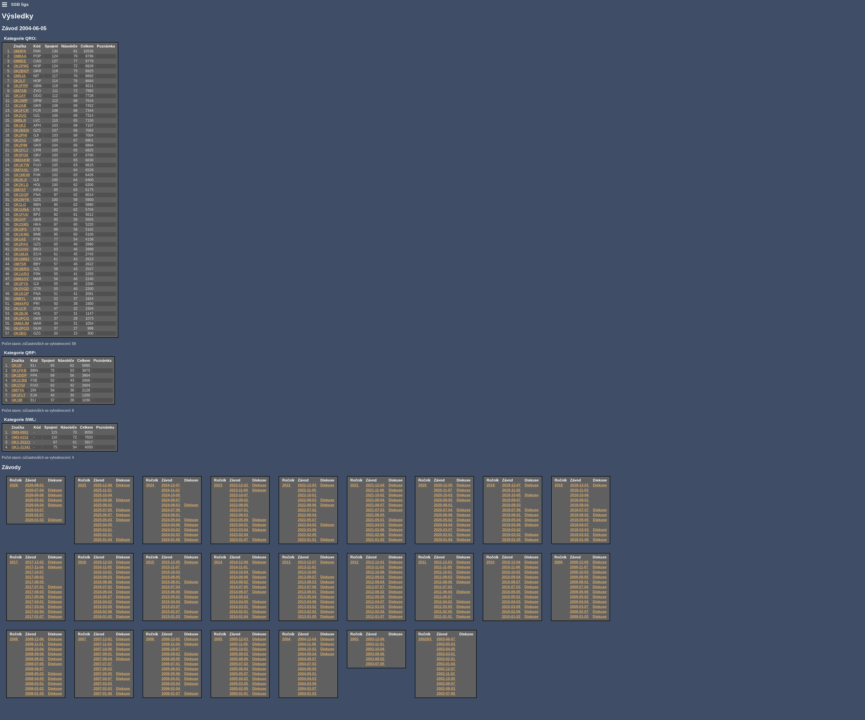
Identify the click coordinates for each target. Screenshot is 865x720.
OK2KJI (20, 180)
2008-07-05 (35, 664)
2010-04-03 (511, 602)
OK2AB (20, 106)
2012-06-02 (375, 592)
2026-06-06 (35, 495)
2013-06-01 (307, 592)
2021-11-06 (375, 490)
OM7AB (20, 91)
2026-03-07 (35, 510)
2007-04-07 (103, 679)
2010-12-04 (511, 562)
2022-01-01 (307, 540)
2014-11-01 (239, 567)
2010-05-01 (511, 597)
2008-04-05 (35, 679)
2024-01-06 (171, 540)
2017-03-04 (35, 607)
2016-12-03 (103, 562)
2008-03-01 (35, 684)
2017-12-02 (35, 562)
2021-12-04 (375, 485)
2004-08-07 (307, 659)
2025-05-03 (103, 520)
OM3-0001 (19, 432)
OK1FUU (21, 214)
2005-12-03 (239, 639)
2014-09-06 (239, 577)
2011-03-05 (443, 607)
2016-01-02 (103, 617)
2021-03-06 (375, 530)
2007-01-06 (103, 693)
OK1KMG (21, 234)
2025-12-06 (103, 485)
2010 (490, 562)
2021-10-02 (375, 495)
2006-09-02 (171, 654)
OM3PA (20, 51)
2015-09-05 (171, 577)
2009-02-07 (579, 612)
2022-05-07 (307, 520)
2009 (558, 562)
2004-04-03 (307, 679)
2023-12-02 (239, 485)
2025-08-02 (103, 505)
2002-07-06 (446, 693)
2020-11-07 (443, 490)
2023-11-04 (239, 490)
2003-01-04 (446, 664)
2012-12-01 (375, 562)
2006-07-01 (171, 664)
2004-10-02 (307, 649)
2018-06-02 (580, 515)
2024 (150, 485)
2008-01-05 (35, 693)
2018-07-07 (580, 510)
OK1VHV (21, 249)
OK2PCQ (21, 318)
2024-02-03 (171, 535)
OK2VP (20, 219)
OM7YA (17, 390)
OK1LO (20, 205)
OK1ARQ (21, 274)
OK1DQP (21, 195)
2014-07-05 (239, 587)
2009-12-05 (579, 562)
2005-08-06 (239, 659)
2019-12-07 (511, 485)
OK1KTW (21, 165)
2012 (354, 562)
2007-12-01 (103, 639)
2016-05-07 (103, 597)
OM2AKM (22, 160)
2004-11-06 (307, 644)
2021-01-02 (375, 540)
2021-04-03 (375, 525)
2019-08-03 (511, 505)
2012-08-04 (375, 582)
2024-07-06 (171, 510)
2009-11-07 (579, 567)
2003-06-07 (446, 639)
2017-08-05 (35, 582)
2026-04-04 (35, 505)
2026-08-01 (35, 485)
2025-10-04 (103, 495)
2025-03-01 (103, 530)
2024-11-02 (171, 490)
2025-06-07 (103, 515)
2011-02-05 (443, 612)
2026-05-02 (35, 500)
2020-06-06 (443, 515)
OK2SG (20, 140)
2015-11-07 (171, 567)
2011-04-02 (443, 602)
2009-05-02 (579, 597)
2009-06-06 (579, 592)
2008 (14, 639)
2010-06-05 (511, 592)
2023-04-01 (239, 525)
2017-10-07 (35, 572)
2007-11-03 (103, 644)
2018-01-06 (580, 540)
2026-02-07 (35, 515)
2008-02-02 (35, 689)
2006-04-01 (171, 679)
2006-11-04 (171, 644)
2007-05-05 (103, 674)
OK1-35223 (20, 442)
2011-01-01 (443, 617)
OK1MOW (22, 175)
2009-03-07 (579, 607)
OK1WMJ (21, 259)
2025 (82, 485)
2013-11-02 (307, 567)
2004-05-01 (307, 674)
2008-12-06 (35, 639)
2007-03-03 (103, 684)
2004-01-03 (307, 693)
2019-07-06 (511, 510)
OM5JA (20, 76)
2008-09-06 (35, 654)
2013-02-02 (307, 612)
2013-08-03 (307, 582)
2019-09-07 (511, 500)
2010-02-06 (511, 612)
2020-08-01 (443, 505)
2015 (150, 562)
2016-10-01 (103, 572)
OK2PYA (21, 284)
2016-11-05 (103, 567)
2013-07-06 (307, 587)
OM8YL (20, 299)
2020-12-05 (443, 485)
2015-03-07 (171, 607)
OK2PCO (21, 328)
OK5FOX (21, 155)
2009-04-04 (579, 602)
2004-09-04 (307, 654)
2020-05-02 (443, 520)
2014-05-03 (239, 597)
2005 (218, 639)
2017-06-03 (35, 592)
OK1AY (20, 96)
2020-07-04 (443, 510)
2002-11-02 (446, 674)
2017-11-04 (34, 567)
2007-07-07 (103, 664)
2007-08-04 (103, 659)
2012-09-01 (375, 577)
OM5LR (20, 120)
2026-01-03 (35, 520)
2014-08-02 (239, 582)
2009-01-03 (579, 617)
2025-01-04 (103, 540)
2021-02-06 (375, 535)
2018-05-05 (580, 520)
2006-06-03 (171, 669)
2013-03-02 (307, 607)
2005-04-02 (239, 679)
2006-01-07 (171, 693)
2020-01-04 (443, 540)
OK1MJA (21, 254)
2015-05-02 (171, 597)
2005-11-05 (239, 644)
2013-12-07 (307, 562)
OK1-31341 (20, 447)
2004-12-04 (307, 639)
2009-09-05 (579, 577)
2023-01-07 (239, 540)
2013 (286, 562)
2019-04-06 (511, 525)
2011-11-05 (443, 567)
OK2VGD (21, 289)
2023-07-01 (239, 510)
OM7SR (20, 264)
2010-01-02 (511, 617)
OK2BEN (21, 130)
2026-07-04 (35, 490)
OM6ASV (21, 279)
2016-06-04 (103, 592)
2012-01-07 (375, 617)
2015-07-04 (171, 587)
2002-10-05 (446, 679)
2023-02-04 (239, 535)
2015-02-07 (171, 612)
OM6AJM (21, 323)
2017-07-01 (35, 587)
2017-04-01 (35, 602)
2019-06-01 (511, 515)
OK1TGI (18, 385)
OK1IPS (20, 229)
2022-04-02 (307, 525)
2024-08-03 (171, 505)
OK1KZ (20, 125)
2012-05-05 (375, 597)
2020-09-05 (443, 500)
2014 (218, 562)
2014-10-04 (239, 572)
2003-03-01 (446, 654)
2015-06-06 (171, 592)
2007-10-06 (103, 649)
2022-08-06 (307, 505)
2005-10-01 (239, 649)
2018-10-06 (580, 495)
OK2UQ (20, 115)
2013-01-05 (307, 617)
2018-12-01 (580, 485)
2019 (491, 485)
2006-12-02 (171, 639)
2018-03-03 (580, 530)
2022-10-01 (307, 495)
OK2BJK (21, 313)
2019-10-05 (511, 495)
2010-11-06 (511, 567)
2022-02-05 (307, 535)
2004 (286, 639)
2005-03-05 (239, 684)
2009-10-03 (579, 572)
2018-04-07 (580, 525)
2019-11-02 (511, 490)
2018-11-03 (579, 490)
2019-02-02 (511, 535)
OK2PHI (20, 135)
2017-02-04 (35, 612)
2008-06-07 (35, 669)
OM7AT (20, 190)
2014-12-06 (239, 562)
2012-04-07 (375, 602)
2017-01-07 (35, 617)
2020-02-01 (443, 535)
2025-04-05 (103, 525)
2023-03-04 (239, 530)
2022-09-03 (307, 500)
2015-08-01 (171, 582)
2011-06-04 (443, 592)
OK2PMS (21, 66)
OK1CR (20, 308)
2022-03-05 (307, 530)
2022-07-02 (307, 510)
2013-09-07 (307, 577)
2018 (559, 485)
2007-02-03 (103, 689)
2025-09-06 (103, 500)
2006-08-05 (171, 659)
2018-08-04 (580, 505)
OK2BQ (20, 333)
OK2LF (19, 81)
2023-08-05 (239, 505)
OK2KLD (21, 185)
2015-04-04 (171, 602)
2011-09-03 (443, 577)
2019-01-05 (511, 540)
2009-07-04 (579, 587)
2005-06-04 (239, 669)
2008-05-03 (35, 674)
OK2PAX (21, 244)
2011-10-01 (443, 572)
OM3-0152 (19, 437)
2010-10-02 (511, 572)
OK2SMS (21, 224)
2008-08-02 (35, 659)
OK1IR (17, 400)
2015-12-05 (171, 562)
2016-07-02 (103, 587)
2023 (218, 485)
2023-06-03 (239, 515)
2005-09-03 (239, 654)
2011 (422, 562)
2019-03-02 (511, 530)
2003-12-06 (375, 639)
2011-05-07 (443, 597)
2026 (14, 485)
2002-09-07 (446, 684)
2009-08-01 (579, 582)
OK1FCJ (21, 150)
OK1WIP (21, 101)
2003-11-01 (375, 644)
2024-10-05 (171, 495)
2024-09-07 (171, 500)
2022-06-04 (307, 515)
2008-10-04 (35, 649)
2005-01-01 (239, 693)
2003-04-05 (446, 649)
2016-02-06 (103, 612)
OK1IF (16, 365)
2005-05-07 (239, 674)
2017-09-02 (35, 577)
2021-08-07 (375, 505)
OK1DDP (19, 375)
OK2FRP (21, 86)
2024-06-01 (171, 515)
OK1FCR (21, 110)
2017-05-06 (35, 597)
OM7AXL (21, 170)
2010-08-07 (511, 582)
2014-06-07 (239, 592)
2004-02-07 (307, 689)
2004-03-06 (307, 684)
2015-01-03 (171, 617)
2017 (14, 562)
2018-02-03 (580, 535)
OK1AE (20, 239)
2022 (286, 485)
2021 (354, 485)
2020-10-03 (443, 495)
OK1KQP (21, 294)
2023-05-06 (239, 520)
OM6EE (20, 61)
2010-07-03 (511, 587)
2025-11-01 (103, 490)
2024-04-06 (171, 525)
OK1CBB (19, 380)
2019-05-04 (511, 520)
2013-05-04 (307, 597)
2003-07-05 (375, 664)
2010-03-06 (511, 607)
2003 (354, 639)
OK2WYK (22, 200)
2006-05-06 (171, 674)
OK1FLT (18, 395)
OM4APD (21, 304)
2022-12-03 (307, 485)
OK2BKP (21, 71)
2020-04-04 (443, 525)
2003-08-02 (375, 659)
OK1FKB (19, 370)
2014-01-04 (239, 617)
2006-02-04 (171, 689)
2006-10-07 (171, 649)
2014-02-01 (239, 612)
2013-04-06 (307, 602)
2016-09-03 (103, 577)
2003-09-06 (375, 654)
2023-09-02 (239, 500)
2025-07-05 (103, 510)
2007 (82, 639)
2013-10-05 (307, 572)
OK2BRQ (21, 269)
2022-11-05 (307, 490)
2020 (422, 485)
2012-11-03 (375, 567)
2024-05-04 (171, 520)
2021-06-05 (375, 515)
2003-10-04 (375, 649)
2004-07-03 (307, 664)
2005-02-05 (239, 689)
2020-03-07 (443, 530)
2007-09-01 (103, 654)
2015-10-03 (171, 572)
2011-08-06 (443, 582)
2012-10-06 (375, 572)
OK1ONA (21, 210)
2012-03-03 (375, 607)
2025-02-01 (103, 535)
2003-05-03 (446, 644)
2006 (150, 639)
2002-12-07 (446, 669)
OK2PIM (20, 145)
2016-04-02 (103, 602)
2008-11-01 (34, 644)
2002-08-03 (446, 689)
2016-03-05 (103, 607)
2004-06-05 (307, 669)
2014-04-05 (239, 602)
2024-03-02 (171, 530)
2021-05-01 (375, 520)
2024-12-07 (171, 485)
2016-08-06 (103, 582)
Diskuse (55, 490)
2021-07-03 (375, 510)
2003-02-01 (446, 659)
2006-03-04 (171, 684)
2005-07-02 (239, 664)
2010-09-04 (511, 577)
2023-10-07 (239, 495)
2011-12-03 (443, 562)
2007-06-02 (103, 669)
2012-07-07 (375, 587)
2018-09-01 (580, 500)
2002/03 (425, 639)
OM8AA (20, 56)
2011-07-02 (443, 587)
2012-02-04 (375, 612)
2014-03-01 (239, 607)
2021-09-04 (375, 500)
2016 (82, 562)
